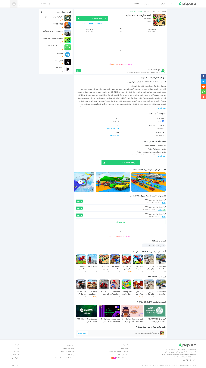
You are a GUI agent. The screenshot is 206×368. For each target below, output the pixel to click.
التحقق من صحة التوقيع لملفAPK (118, 351)
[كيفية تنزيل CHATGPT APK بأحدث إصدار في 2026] (155, 311)
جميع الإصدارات (121, 222)
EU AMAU (145, 365)
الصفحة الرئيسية (161, 11)
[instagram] (190, 360)
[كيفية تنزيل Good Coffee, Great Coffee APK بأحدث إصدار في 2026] (132, 311)
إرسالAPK (70, 354)
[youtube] (183, 360)
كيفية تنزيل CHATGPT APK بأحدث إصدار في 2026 (157, 320)
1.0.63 (159, 121)
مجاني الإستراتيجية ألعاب (112, 128)
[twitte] (187, 360)
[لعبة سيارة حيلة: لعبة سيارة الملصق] (148, 182)
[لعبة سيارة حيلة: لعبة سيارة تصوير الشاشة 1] (113, 182)
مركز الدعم (15, 358)
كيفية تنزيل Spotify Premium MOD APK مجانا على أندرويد (110, 320)
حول (18, 348)
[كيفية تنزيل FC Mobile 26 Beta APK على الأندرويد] (86, 311)
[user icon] (14, 4)
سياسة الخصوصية (174, 365)
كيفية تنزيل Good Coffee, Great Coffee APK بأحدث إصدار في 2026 (132, 320)
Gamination (147, 19)
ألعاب (153, 11)
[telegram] (193, 360)
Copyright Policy (163, 365)
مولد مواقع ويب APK (67, 351)
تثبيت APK (124, 348)
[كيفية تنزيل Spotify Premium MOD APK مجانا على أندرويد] (109, 311)
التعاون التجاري (14, 354)
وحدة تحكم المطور (68, 348)
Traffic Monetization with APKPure (63, 358)
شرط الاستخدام (153, 365)
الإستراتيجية (147, 11)
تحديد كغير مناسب (114, 135)
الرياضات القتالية (148, 245)
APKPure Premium (122, 358)
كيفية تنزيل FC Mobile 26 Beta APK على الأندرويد (87, 320)
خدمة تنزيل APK (123, 354)
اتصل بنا (16, 351)
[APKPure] (187, 3)
